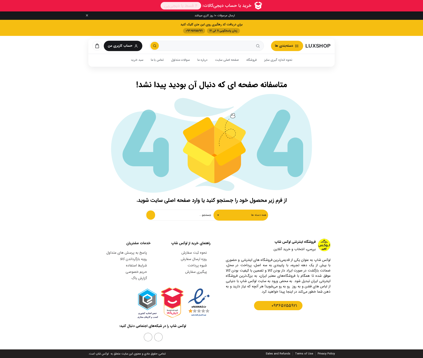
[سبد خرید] (97, 46)
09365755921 (284, 305)
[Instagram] (158, 337)
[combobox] (240, 215)
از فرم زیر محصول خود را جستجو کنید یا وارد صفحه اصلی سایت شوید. (211, 200)
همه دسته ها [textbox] (258, 215)
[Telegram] (148, 337)
